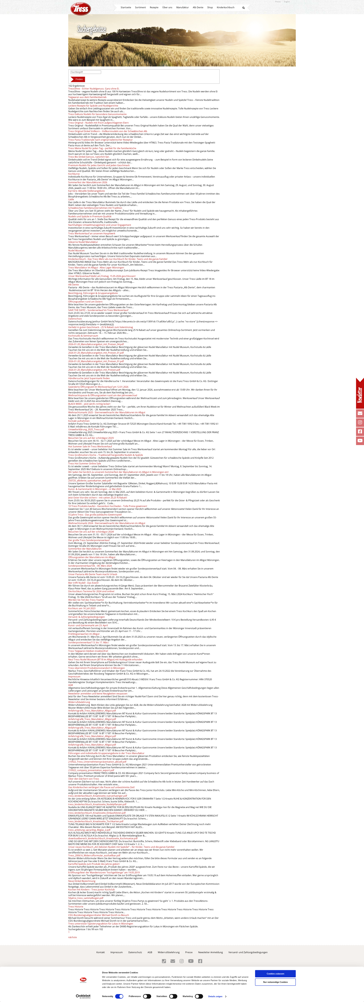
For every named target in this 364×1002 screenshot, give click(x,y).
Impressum (74, 676)
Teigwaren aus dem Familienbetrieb (87, 97)
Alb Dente (198, 7)
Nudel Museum (76, 250)
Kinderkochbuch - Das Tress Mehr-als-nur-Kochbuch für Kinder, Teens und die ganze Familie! (117, 259)
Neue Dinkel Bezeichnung (81, 881)
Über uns (167, 7)
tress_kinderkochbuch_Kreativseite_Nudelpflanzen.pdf (97, 804)
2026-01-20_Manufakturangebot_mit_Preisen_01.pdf (96, 352)
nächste (72, 937)
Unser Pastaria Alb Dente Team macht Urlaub (92, 574)
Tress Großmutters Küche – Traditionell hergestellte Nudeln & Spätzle (105, 455)
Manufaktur (182, 7)
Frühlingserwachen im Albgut (84, 633)
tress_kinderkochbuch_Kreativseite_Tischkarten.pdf (95, 821)
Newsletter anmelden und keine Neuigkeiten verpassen (97, 693)
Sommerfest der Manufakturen (85, 548)
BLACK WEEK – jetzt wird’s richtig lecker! (89, 403)
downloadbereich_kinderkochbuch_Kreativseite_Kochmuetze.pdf (102, 838)
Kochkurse (74, 173)
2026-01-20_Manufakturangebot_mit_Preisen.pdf (94, 369)
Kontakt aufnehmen (79, 420)
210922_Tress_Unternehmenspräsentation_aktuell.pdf (97, 761)
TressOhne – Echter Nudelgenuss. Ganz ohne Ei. (93, 88)
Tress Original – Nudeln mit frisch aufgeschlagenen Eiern (98, 122)
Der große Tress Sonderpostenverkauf (88, 540)
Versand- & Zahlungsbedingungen (86, 616)
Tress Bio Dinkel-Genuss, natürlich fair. (89, 156)
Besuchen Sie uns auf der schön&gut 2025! (91, 438)
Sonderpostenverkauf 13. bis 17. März (88, 642)
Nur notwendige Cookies (275, 982)
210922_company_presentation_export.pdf (91, 770)
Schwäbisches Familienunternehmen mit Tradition (95, 207)
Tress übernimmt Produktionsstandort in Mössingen (96, 668)
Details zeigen (215, 996)
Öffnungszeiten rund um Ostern (85, 301)
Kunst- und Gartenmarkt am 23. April (88, 625)
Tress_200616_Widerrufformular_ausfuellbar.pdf (94, 855)
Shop (210, 7)
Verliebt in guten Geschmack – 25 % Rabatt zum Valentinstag (100, 327)
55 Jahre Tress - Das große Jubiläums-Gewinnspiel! (95, 514)
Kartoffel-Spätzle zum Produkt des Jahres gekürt (94, 864)
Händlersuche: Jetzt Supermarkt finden (89, 378)
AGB (70, 685)
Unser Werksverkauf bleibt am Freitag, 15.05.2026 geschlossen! (102, 276)
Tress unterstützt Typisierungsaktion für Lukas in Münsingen (100, 923)
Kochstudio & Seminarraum (83, 335)
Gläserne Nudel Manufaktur (83, 242)
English (287, 1)
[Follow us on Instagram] (360, 423)
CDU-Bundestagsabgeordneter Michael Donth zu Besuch (98, 915)
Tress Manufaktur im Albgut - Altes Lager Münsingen (96, 267)
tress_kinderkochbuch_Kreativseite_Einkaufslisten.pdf (97, 812)
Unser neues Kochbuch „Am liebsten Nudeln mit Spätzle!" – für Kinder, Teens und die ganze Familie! (121, 846)
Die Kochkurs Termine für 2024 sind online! (91, 591)
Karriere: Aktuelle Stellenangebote (86, 190)
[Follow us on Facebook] (360, 432)
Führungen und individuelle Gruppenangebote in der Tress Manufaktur (106, 753)
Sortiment (140, 7)
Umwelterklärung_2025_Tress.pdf (86, 429)
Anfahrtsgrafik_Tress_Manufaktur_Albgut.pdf (92, 710)
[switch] (147, 996)
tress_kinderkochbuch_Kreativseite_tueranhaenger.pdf (97, 795)
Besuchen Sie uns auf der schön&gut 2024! (91, 531)
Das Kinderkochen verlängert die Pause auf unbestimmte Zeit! (101, 787)
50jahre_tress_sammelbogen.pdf (85, 898)
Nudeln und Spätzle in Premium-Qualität (89, 216)
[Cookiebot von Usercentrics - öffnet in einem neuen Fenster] (83, 996)
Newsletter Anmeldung (210, 952)
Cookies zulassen (275, 973)
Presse (278, 1)
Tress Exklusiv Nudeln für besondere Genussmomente (97, 114)
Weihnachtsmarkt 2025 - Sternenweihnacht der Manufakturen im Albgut (106, 412)
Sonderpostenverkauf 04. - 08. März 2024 (90, 565)
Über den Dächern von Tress (83, 778)
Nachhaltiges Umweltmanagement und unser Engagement (99, 225)
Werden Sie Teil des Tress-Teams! (86, 599)
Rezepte (154, 7)
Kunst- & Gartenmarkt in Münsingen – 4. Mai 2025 (94, 489)
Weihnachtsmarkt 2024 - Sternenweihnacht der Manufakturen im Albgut (106, 523)
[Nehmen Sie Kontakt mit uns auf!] (360, 414)
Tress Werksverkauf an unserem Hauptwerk (91, 233)
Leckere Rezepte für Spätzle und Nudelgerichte (93, 105)
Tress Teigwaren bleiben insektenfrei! (88, 651)
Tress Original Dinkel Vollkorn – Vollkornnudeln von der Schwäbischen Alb (107, 131)
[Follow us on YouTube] (360, 441)
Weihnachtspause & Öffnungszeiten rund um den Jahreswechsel (102, 395)
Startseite (126, 7)
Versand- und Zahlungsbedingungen (248, 952)
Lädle (71, 199)
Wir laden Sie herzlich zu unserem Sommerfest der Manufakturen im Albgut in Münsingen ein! (118, 472)
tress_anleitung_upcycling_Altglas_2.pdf (89, 829)
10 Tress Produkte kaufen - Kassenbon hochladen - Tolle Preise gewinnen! (107, 506)
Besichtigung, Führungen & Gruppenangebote (93, 293)
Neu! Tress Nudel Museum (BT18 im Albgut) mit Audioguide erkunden (105, 659)
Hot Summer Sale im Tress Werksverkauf (90, 446)
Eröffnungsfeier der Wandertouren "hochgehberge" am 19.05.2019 (104, 872)
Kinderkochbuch (225, 7)
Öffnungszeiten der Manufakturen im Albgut (91, 557)
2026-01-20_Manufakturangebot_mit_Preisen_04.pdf (96, 344)
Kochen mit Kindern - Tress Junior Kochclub (91, 889)
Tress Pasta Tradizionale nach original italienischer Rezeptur (100, 139)
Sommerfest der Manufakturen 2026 (87, 182)
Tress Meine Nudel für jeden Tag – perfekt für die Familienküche (102, 148)
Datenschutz (75, 318)
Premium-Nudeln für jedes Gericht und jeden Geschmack (99, 165)
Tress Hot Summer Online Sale (84, 463)
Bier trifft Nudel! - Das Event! (83, 582)
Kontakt (100, 952)
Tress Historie (75, 906)
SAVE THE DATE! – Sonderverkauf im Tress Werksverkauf (98, 310)
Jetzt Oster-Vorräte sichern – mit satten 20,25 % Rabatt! (97, 497)
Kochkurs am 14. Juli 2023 (81, 608)
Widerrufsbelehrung (79, 702)
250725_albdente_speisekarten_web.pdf (89, 480)
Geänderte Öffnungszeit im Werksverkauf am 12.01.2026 (98, 386)
